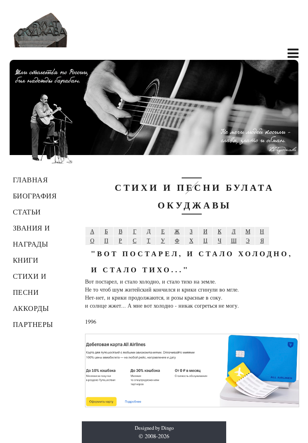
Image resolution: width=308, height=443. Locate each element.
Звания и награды (31, 236)
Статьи (27, 211)
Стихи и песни (30, 284)
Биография (35, 195)
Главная (30, 179)
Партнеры (33, 324)
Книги (25, 260)
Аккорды (31, 308)
